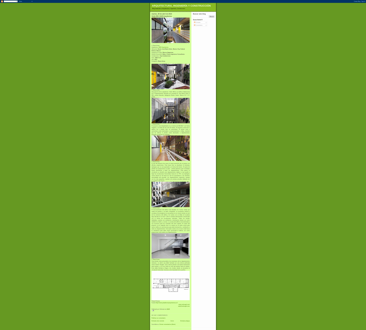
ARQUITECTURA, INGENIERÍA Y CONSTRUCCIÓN (181, 5)
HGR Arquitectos (163, 47)
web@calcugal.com (184, 306)
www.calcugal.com (184, 304)
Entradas (198, 22)
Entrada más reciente (158, 321)
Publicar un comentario (158, 318)
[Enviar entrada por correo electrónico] (171, 310)
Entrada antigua (185, 321)
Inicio (172, 321)
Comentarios (199, 25)
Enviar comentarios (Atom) (167, 324)
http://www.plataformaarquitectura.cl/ (167, 302)
